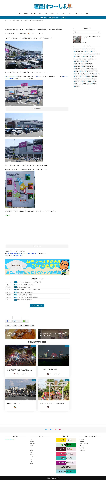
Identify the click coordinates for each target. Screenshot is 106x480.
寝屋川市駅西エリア (91, 69)
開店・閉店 (33, 13)
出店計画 (15, 256)
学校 (83, 61)
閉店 (90, 81)
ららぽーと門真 (78, 49)
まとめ (51, 13)
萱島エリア (77, 81)
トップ (19, 13)
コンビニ (94, 51)
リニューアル (78, 56)
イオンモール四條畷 (24, 325)
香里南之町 (77, 84)
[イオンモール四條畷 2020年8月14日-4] (24, 92)
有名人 (88, 76)
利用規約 (82, 441)
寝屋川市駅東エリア (79, 69)
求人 (76, 13)
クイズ (70, 13)
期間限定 (95, 76)
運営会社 (82, 445)
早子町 (82, 76)
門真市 (84, 81)
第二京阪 (94, 79)
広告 (81, 13)
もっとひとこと (37, 306)
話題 (57, 13)
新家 (98, 74)
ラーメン (97, 54)
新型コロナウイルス (11, 76)
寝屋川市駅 (77, 66)
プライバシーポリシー (84, 443)
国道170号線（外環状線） (90, 59)
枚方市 (83, 79)
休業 (37, 76)
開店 (21, 256)
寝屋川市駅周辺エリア (88, 66)
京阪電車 (86, 56)
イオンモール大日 (79, 51)
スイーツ (77, 54)
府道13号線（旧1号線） (80, 74)
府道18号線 (91, 74)
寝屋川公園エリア (79, 64)
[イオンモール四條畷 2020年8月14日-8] (20, 189)
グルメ (40, 13)
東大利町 (77, 79)
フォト (42, 33)
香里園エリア (86, 84)
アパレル (9, 325)
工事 (82, 71)
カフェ (87, 51)
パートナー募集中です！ (10, 439)
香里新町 (77, 86)
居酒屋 (76, 71)
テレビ (90, 54)
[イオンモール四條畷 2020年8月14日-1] (24, 55)
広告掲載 (82, 448)
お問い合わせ (83, 450)
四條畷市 (93, 56)
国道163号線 (78, 59)
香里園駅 (94, 84)
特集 (46, 13)
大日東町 (77, 61)
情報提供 (26, 13)
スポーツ (84, 54)
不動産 (86, 13)
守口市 (88, 61)
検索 (99, 32)
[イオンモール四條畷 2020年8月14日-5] (24, 124)
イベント (63, 13)
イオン (15, 325)
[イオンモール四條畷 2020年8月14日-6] (24, 150)
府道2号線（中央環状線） (92, 71)
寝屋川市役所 (89, 64)
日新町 (76, 76)
